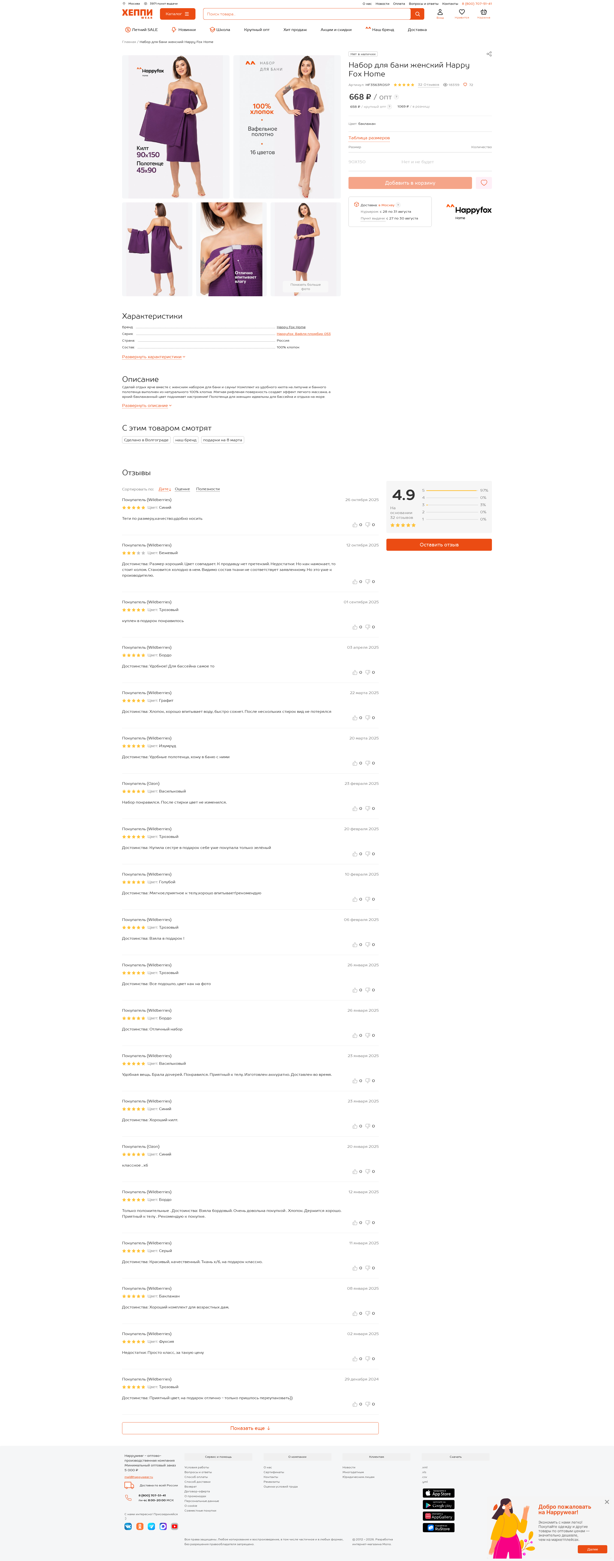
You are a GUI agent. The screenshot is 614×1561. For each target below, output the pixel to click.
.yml (425, 1481)
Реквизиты (272, 1481)
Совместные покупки (200, 1510)
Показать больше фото (305, 287)
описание (145, 405)
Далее (592, 1549)
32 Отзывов (428, 84)
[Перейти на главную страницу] (137, 14)
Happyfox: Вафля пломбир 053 (304, 334)
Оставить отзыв (439, 545)
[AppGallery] (439, 1516)
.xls (424, 1472)
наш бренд (185, 440)
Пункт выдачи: (373, 218)
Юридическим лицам (358, 1477)
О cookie (190, 1505)
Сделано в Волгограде (146, 440)
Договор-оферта (197, 1491)
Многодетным (353, 1472)
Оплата (399, 4)
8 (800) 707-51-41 (477, 4)
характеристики (152, 356)
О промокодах (195, 1496)
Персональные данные (201, 1501)
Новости (382, 4)
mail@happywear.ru (138, 1477)
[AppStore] (439, 1493)
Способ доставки (197, 1481)
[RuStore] (439, 1527)
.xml (424, 1467)
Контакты (450, 4)
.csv (424, 1477)
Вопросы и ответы (423, 4)
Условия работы (196, 1467)
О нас (367, 4)
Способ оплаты (196, 1477)
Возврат (190, 1486)
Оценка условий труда (281, 1486)
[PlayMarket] (439, 1504)
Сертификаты (274, 1472)
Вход (440, 17)
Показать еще (247, 1428)
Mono (386, 1544)
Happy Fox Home (291, 327)
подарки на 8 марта (222, 440)
